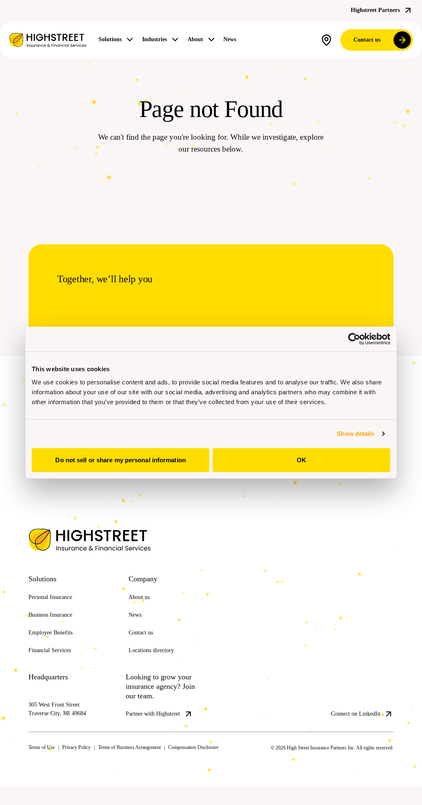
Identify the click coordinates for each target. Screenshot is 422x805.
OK (301, 459)
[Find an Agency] (320, 40)
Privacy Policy (85, 766)
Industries (163, 39)
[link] (48, 40)
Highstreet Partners (370, 10)
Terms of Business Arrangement (150, 766)
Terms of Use (44, 766)
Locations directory (156, 662)
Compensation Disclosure (231, 766)
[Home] (74, 552)
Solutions (112, 39)
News (246, 39)
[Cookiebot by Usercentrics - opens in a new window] (354, 339)
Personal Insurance (55, 608)
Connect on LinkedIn (350, 725)
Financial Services (53, 662)
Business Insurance (55, 626)
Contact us (363, 40)
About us (141, 608)
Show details (355, 433)
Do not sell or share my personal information (120, 459)
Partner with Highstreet (159, 725)
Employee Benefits (55, 644)
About (208, 39)
